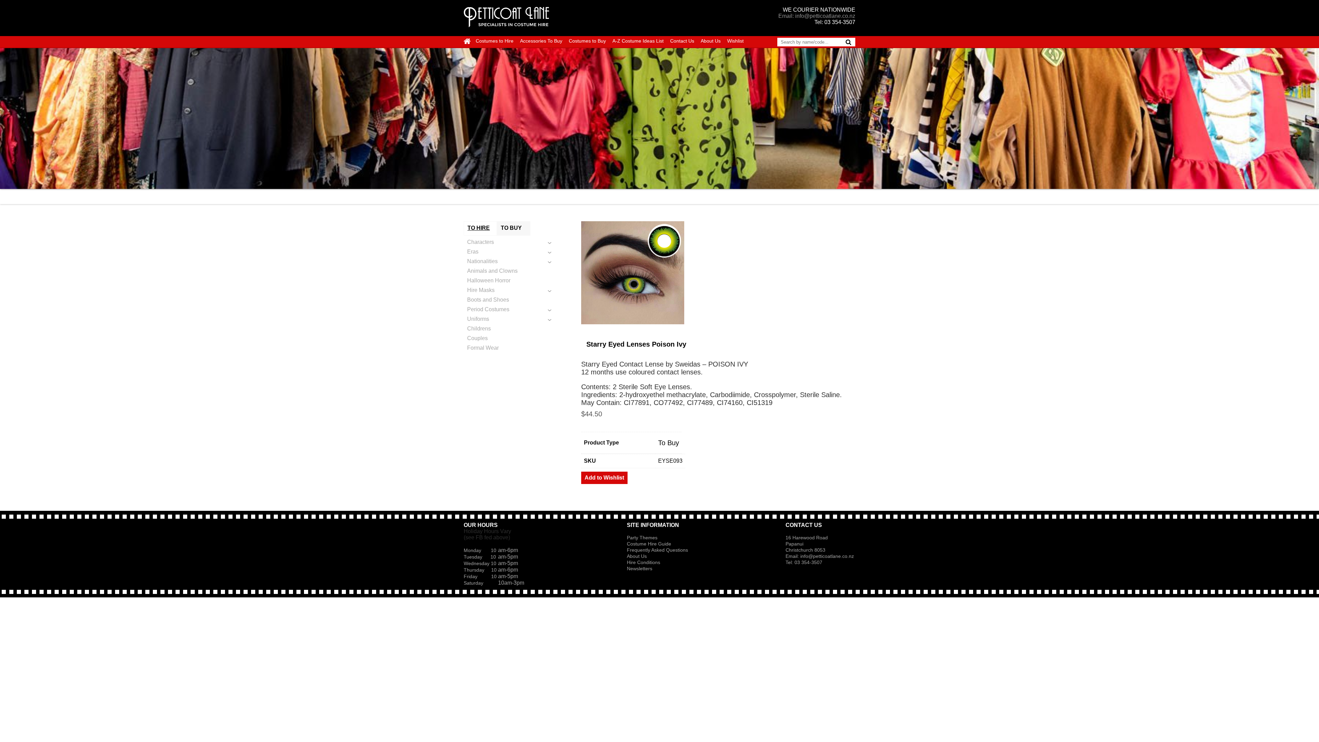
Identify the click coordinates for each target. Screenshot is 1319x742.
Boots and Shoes (488, 300)
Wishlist (735, 41)
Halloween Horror (488, 280)
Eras (472, 252)
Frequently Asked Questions (657, 550)
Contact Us (682, 41)
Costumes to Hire (495, 41)
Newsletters (639, 568)
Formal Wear (483, 348)
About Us (711, 41)
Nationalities (482, 261)
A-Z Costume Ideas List (638, 41)
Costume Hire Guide (649, 544)
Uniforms (478, 319)
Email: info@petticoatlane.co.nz (816, 16)
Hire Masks (481, 290)
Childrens (479, 328)
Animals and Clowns (492, 271)
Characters (480, 242)
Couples (477, 338)
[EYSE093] (718, 272)
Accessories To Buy (541, 41)
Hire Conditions (643, 562)
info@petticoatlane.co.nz (827, 556)
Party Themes (642, 537)
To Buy (668, 443)
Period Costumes (488, 309)
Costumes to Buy (587, 41)
